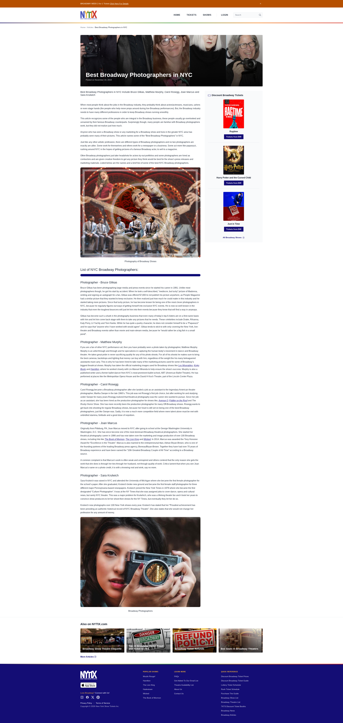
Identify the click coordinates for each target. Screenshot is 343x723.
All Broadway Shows (232, 238)
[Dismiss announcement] (260, 4)
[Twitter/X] (92, 697)
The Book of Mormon (114, 439)
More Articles (87, 657)
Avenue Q (163, 400)
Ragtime (234, 131)
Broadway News (228, 711)
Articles (90, 27)
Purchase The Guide (230, 694)
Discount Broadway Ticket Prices (235, 676)
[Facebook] (87, 697)
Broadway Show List (229, 698)
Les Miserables (185, 365)
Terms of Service (103, 703)
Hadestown (147, 689)
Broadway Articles (228, 715)
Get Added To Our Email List (186, 681)
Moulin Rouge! (149, 676)
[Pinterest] (98, 697)
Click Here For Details (119, 4)
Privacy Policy (86, 703)
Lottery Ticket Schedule (231, 685)
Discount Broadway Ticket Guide (235, 681)
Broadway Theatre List (230, 702)
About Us (178, 689)
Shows (207, 15)
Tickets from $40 (233, 183)
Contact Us (179, 694)
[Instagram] (82, 697)
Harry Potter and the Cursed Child (234, 178)
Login (224, 15)
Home (177, 15)
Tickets (191, 15)
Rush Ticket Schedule (230, 689)
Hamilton (95, 369)
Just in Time (234, 224)
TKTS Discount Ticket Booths (233, 706)
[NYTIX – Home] (88, 15)
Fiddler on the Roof (178, 400)
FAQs (176, 676)
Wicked (147, 439)
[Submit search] (260, 15)
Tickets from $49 (233, 137)
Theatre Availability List (184, 685)
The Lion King (132, 439)
